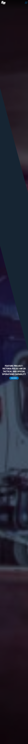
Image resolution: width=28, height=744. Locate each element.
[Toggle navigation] (26, 2)
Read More (14, 378)
